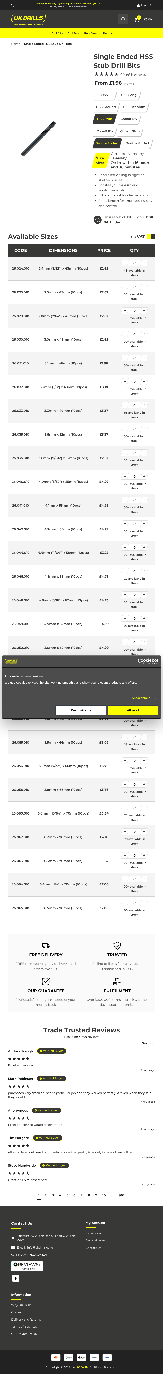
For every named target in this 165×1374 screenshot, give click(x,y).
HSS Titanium (134, 107)
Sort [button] (146, 1043)
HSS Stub (104, 119)
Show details (141, 698)
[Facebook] (15, 1278)
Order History (95, 1240)
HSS (104, 95)
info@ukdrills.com (40, 1247)
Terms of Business (24, 1326)
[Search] (123, 19)
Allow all (133, 710)
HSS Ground (106, 107)
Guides (16, 1312)
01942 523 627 (37, 1255)
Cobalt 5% (129, 119)
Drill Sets (73, 33)
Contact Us (93, 1248)
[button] (39, 1196)
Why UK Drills (21, 1305)
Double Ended (137, 143)
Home (15, 44)
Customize (78, 710)
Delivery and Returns (26, 1319)
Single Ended (107, 143)
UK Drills (82, 1367)
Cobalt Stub (130, 131)
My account (94, 1233)
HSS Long (129, 95)
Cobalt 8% (104, 131)
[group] (81, 1061)
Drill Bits (57, 33)
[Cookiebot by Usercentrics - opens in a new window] (140, 661)
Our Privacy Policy (24, 1334)
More (106, 33)
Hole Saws (91, 33)
